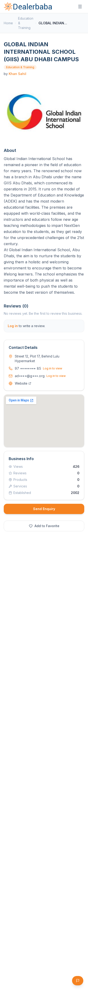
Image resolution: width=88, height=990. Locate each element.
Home (8, 23)
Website (21, 383)
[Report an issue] (77, 980)
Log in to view (52, 368)
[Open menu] (80, 6)
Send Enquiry (44, 509)
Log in (13, 326)
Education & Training (25, 23)
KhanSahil (17, 74)
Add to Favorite (46, 526)
